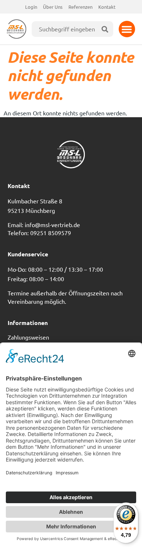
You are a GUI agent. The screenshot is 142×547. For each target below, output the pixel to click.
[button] (127, 29)
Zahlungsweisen (28, 337)
